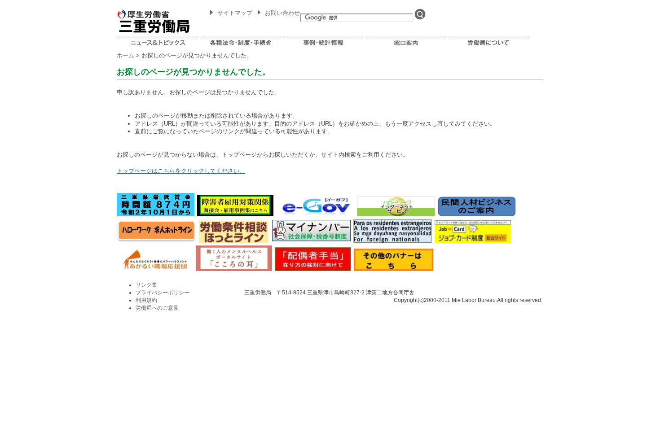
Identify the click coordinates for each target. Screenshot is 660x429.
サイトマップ (234, 12)
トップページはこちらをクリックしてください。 (181, 170)
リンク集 (146, 285)
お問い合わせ (282, 12)
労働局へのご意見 (157, 308)
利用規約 (146, 300)
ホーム (125, 55)
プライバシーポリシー (162, 292)
